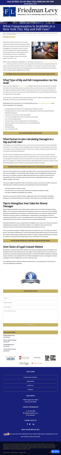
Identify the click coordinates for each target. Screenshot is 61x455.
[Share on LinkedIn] (9, 37)
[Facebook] (27, 424)
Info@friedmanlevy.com (31, 413)
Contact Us (30, 385)
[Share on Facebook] (3, 37)
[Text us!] (55, 452)
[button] (56, 20)
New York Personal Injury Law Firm (15, 33)
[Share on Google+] (7, 37)
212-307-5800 (31, 411)
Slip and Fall (30, 381)
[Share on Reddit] (12, 37)
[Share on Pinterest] (11, 37)
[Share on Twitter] (5, 37)
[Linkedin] (33, 424)
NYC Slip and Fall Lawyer (31, 33)
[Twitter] (29, 424)
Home (4, 33)
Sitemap (30, 389)
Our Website (31, 415)
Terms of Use (6, 452)
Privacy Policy (14, 452)
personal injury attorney (44, 103)
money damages (23, 86)
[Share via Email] (14, 37)
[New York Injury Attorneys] (30, 12)
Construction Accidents (30, 377)
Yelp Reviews (49, 434)
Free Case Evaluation (30, 291)
